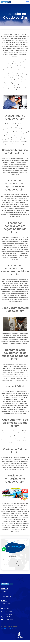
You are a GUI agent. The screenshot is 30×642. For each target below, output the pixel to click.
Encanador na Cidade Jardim (9, 628)
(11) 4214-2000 (8, 614)
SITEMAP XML (6, 604)
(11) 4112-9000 (8, 617)
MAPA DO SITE (7, 596)
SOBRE (4, 594)
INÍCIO (4, 592)
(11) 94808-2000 (8, 619)
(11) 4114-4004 (8, 611)
